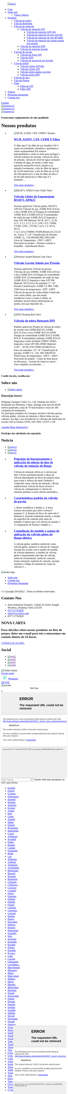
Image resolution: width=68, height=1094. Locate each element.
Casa (10, 9)
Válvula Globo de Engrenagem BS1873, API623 (34, 198)
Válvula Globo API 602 (32, 66)
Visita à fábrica (21, 15)
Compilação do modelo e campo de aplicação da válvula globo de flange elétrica (36, 534)
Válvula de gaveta (23, 52)
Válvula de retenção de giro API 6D (44, 35)
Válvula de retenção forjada (34, 49)
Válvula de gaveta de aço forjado (36, 60)
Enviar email (7, 673)
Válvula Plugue (21, 80)
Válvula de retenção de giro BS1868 (45, 37)
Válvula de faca (22, 77)
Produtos (12, 17)
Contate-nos (14, 97)
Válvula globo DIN (30, 74)
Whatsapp (13, 678)
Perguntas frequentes (18, 94)
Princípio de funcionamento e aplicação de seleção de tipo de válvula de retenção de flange (33, 462)
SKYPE (5, 682)
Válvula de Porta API (31, 54)
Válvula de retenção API (32, 29)
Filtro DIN (25, 89)
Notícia (11, 92)
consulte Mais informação (15, 427)
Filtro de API (26, 86)
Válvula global (21, 63)
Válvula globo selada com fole (35, 72)
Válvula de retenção (24, 26)
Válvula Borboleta (23, 23)
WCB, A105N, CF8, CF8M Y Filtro (37, 139)
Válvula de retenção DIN (32, 46)
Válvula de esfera (22, 20)
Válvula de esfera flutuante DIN (34, 320)
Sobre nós (13, 12)
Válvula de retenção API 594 (41, 32)
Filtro (16, 83)
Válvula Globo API (30, 69)
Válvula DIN (26, 57)
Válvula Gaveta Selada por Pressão (37, 263)
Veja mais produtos (24, 185)
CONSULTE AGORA (13, 643)
